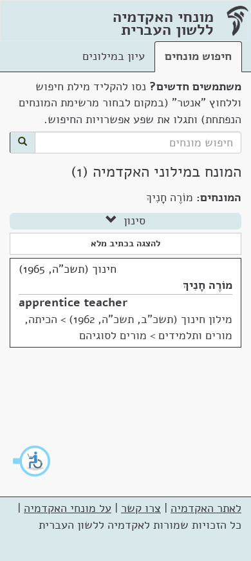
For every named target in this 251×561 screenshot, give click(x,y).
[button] (32, 461)
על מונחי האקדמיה (67, 508)
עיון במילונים (113, 56)
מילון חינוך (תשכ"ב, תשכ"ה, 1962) (150, 319)
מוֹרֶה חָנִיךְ (207, 285)
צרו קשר (141, 508)
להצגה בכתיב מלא (125, 243)
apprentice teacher (73, 302)
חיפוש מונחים (198, 56)
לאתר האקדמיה (206, 508)
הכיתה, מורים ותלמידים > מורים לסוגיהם (128, 327)
